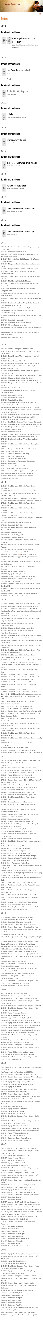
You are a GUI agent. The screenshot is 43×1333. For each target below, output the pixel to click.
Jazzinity (19, 554)
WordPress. (26, 1331)
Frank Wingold (12, 4)
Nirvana (21, 1331)
